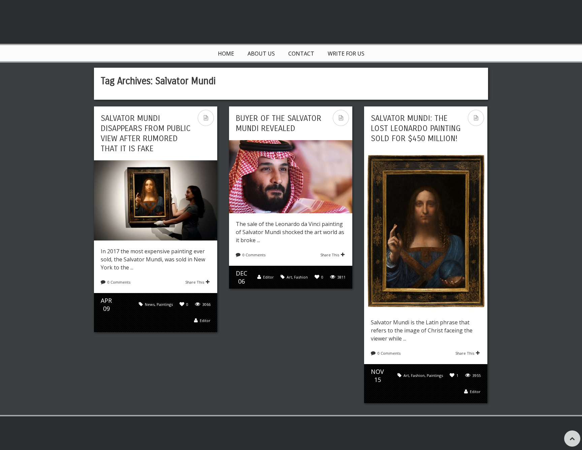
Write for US (346, 53)
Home (226, 53)
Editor (205, 320)
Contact (301, 53)
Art (289, 277)
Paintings (165, 304)
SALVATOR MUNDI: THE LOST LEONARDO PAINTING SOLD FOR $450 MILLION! (416, 128)
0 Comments (118, 282)
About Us (261, 53)
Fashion (301, 277)
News (150, 304)
